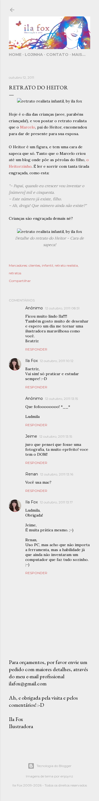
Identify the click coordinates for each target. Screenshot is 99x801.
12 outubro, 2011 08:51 (62, 308)
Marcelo (27, 127)
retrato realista (66, 265)
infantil (47, 265)
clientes (34, 265)
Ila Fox (31, 360)
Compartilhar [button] (20, 281)
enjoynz (67, 776)
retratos (15, 273)
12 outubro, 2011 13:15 (61, 399)
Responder (36, 349)
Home (15, 54)
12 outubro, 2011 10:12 (56, 361)
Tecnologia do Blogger (54, 766)
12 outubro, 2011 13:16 (56, 474)
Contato (57, 54)
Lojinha (34, 54)
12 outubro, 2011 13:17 (56, 502)
